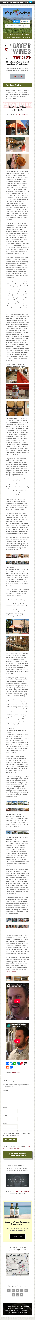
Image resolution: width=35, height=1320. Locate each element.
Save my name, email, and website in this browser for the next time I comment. (16, 1134)
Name (5, 1107)
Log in (26, 1308)
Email (5, 1115)
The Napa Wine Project (17, 12)
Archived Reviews (16, 1072)
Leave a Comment (23, 114)
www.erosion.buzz (11, 971)
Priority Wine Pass (22, 1191)
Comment (6, 1090)
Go (30, 2)
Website (5, 1123)
